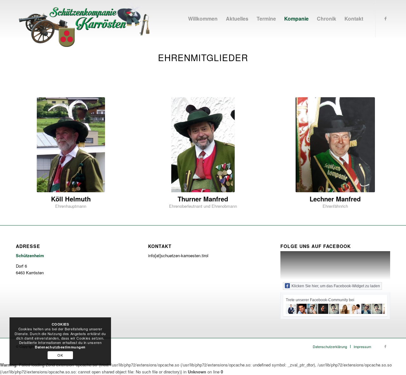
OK (60, 355)
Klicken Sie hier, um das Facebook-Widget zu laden (335, 286)
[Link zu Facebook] (385, 18)
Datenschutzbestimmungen (60, 347)
